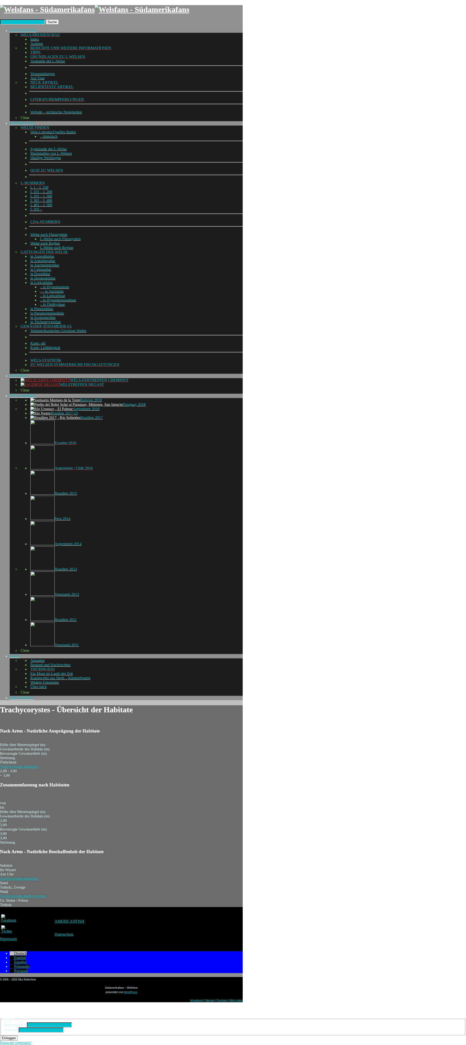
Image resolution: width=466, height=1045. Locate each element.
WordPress (130, 992)
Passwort (11, 1030)
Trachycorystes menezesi (19, 767)
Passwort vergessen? (16, 1043)
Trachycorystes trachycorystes (23, 896)
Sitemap (210, 1000)
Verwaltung (196, 1000)
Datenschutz (64, 934)
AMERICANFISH (69, 921)
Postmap (222, 1000)
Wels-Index (236, 1000)
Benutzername (15, 1025)
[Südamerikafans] (94, 9)
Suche (52, 22)
